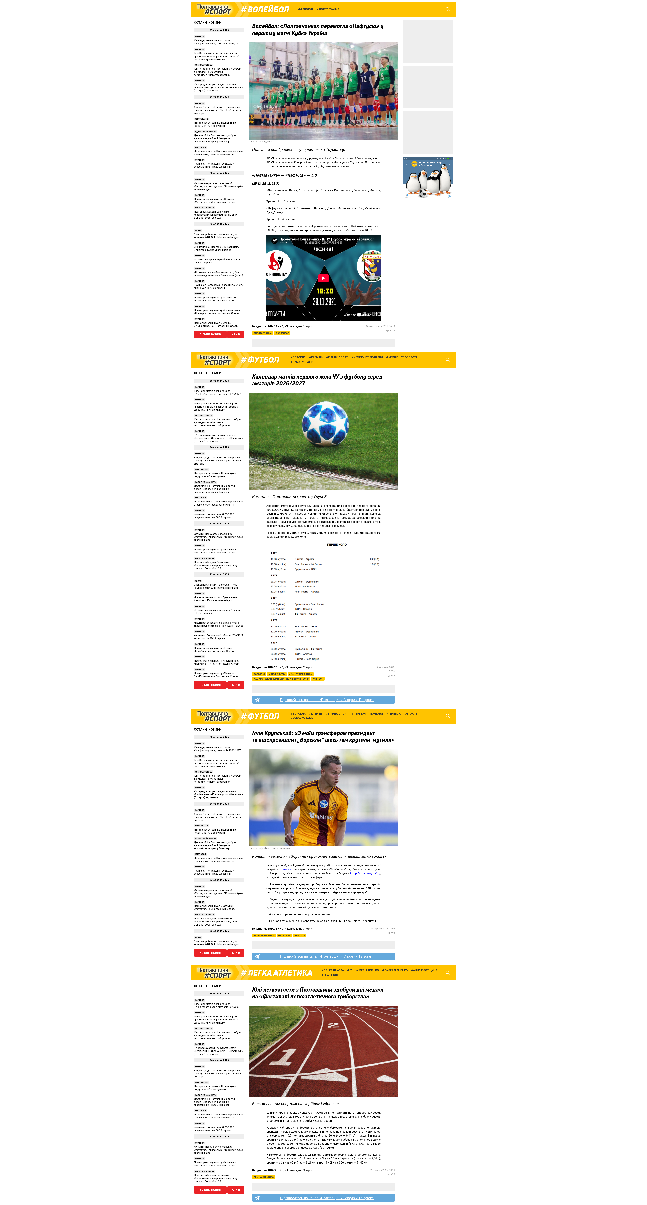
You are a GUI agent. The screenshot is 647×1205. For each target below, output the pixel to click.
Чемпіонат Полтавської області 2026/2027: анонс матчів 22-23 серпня (219, 286)
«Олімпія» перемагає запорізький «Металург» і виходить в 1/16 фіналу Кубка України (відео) (218, 186)
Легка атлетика (204, 65)
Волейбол (268, 9)
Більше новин (210, 334)
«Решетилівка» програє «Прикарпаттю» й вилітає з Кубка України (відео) (216, 248)
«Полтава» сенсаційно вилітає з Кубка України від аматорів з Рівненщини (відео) (218, 274)
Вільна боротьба (205, 208)
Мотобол (201, 147)
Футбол (200, 37)
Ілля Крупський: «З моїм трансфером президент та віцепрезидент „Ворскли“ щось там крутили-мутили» (216, 56)
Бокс (198, 230)
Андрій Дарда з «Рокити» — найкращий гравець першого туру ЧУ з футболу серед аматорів (218, 110)
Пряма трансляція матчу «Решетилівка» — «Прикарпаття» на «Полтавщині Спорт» (218, 312)
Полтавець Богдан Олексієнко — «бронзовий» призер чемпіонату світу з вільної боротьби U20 (215, 214)
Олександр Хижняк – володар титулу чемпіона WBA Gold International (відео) (216, 236)
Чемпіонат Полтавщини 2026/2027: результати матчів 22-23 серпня (214, 165)
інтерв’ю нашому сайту (365, 873)
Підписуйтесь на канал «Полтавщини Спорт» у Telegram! (327, 700)
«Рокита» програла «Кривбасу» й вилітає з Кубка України (217, 261)
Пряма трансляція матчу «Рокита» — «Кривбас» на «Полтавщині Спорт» (215, 299)
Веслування (202, 119)
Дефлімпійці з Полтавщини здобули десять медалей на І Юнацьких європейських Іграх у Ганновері (215, 138)
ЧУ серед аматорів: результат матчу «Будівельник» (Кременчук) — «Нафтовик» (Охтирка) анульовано (218, 87)
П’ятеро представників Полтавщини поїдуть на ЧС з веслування (215, 124)
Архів (236, 334)
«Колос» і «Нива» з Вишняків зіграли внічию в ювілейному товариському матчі (219, 153)
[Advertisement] (428, 41)
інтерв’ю (287, 869)
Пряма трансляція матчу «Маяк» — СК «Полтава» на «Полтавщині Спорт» (216, 324)
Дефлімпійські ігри (206, 132)
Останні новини (207, 22)
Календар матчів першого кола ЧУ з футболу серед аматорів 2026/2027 (217, 42)
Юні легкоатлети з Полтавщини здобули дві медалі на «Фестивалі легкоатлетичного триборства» (217, 71)
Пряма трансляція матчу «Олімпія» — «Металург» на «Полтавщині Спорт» (215, 201)
